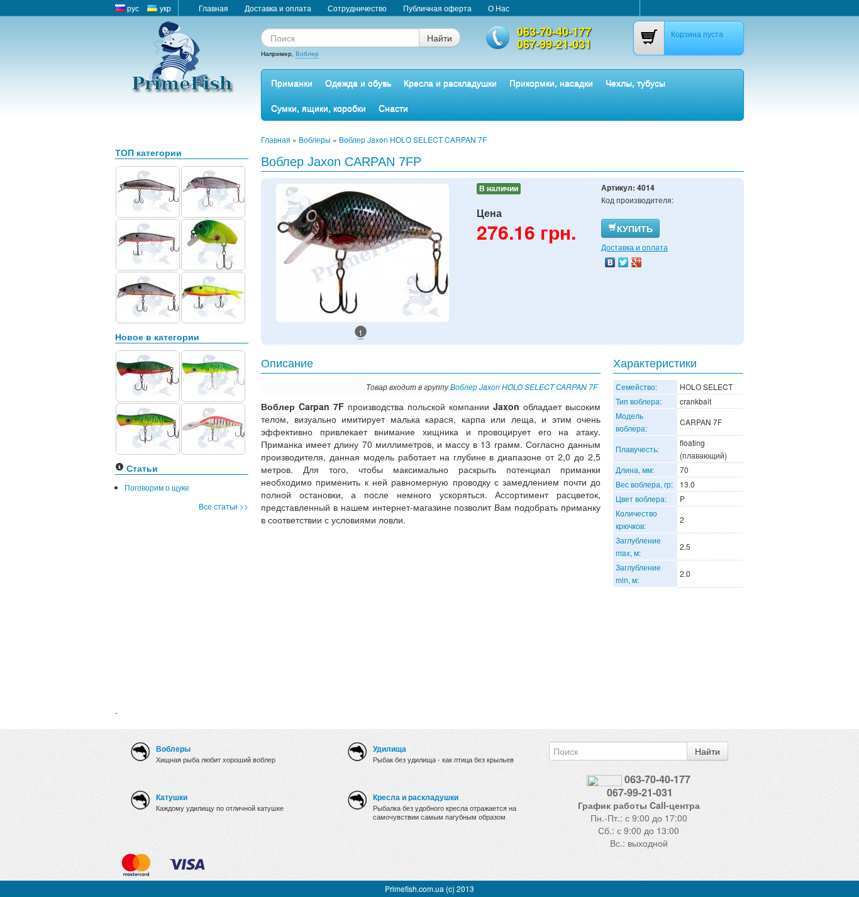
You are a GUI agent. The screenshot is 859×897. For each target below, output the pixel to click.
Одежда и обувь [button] (358, 82)
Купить (635, 228)
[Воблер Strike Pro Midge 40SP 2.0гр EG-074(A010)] (213, 190)
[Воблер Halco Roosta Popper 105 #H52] (147, 427)
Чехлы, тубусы (635, 82)
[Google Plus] (636, 262)
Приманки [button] (292, 82)
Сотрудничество (357, 8)
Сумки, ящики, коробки (318, 107)
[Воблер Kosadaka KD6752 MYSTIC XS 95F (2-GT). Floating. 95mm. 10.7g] (147, 243)
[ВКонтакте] (610, 262)
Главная (213, 8)
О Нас (498, 8)
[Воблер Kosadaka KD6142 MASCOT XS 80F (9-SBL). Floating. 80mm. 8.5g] (147, 190)
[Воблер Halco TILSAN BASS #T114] (213, 427)
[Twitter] (623, 262)
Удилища (389, 748)
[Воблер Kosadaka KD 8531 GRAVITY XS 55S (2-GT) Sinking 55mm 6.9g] (147, 296)
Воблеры (315, 139)
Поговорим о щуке (157, 487)
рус (132, 8)
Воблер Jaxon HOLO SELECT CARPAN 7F (413, 139)
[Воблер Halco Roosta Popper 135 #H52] (213, 374)
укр (164, 8)
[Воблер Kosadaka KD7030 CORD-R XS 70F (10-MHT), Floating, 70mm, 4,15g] (213, 296)
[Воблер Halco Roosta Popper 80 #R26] (147, 374)
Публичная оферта (437, 8)
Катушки (171, 797)
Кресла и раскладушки (450, 82)
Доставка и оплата (278, 8)
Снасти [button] (393, 107)
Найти (439, 37)
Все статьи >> (223, 506)
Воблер (307, 53)
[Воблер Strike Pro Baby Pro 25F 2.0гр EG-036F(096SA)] (213, 243)
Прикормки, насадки (551, 82)
